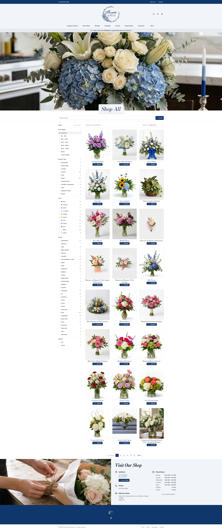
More (152, 26)
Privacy (148, 527)
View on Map (125, 480)
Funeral (117, 26)
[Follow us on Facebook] (111, 518)
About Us (153, 2)
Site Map (161, 527)
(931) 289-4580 (64, 2)
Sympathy (108, 26)
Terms (142, 527)
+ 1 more (121, 498)
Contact (160, 2)
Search (161, 118)
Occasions (141, 26)
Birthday (97, 26)
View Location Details (168, 494)
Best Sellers (86, 26)
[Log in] (158, 14)
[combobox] (155, 125)
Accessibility (154, 527)
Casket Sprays (129, 26)
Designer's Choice (72, 26)
